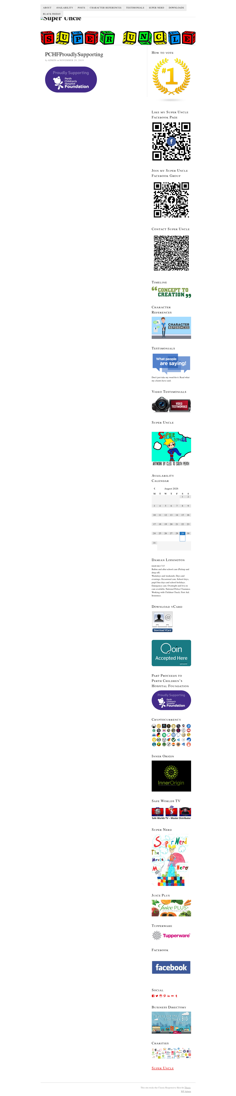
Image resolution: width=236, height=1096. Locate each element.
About (47, 7)
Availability (64, 7)
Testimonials (135, 7)
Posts (81, 7)
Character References (105, 7)
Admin (186, 1091)
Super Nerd (156, 7)
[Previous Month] (154, 488)
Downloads (176, 7)
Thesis (188, 1087)
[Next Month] (188, 488)
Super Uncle (163, 1067)
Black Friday (52, 13)
